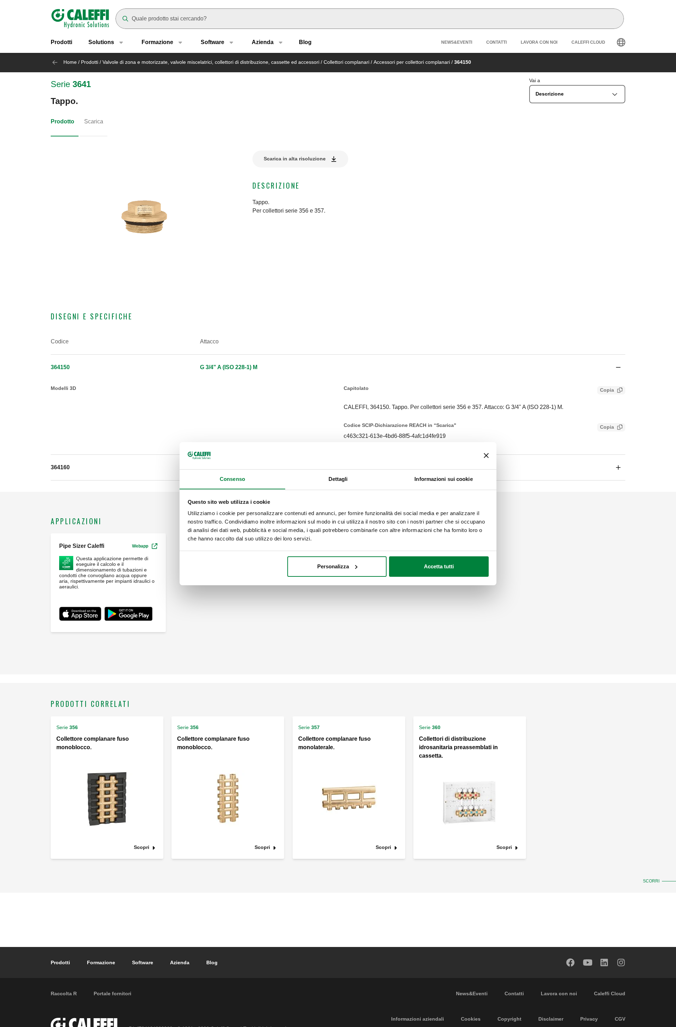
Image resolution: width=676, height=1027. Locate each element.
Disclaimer (550, 1019)
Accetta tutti (439, 566)
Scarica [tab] (93, 121)
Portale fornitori (112, 993)
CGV (620, 1019)
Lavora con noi (539, 42)
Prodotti (61, 42)
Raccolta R (64, 993)
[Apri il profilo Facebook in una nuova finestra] (570, 962)
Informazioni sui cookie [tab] (443, 479)
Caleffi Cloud (588, 42)
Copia (607, 390)
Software (142, 962)
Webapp (140, 546)
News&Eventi (456, 42)
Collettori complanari (346, 62)
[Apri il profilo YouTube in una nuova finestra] (587, 962)
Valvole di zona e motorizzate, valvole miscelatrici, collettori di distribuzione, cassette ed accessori (210, 62)
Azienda (179, 962)
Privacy (589, 1019)
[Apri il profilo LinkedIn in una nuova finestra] (604, 962)
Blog (305, 42)
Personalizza (333, 566)
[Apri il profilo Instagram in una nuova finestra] (621, 962)
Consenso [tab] (232, 479)
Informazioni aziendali (417, 1019)
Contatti (496, 42)
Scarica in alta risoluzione (295, 158)
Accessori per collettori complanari (412, 62)
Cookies (471, 1019)
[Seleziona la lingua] (621, 42)
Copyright (509, 1019)
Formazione (101, 962)
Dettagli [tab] (338, 479)
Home (70, 62)
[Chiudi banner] (486, 455)
